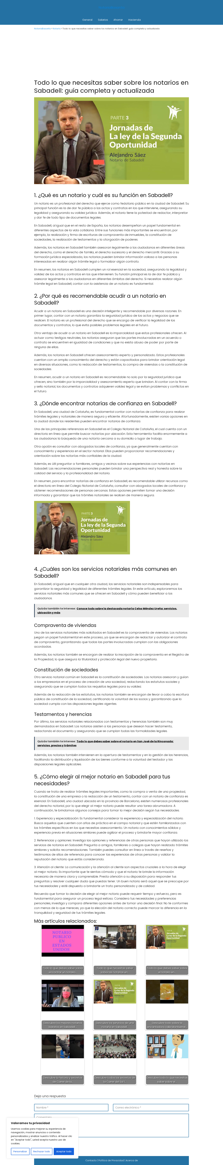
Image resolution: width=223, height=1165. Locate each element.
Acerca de (132, 1160)
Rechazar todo (41, 1151)
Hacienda (134, 20)
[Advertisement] (111, 54)
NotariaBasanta (112, 7)
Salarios (103, 20)
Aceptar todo (64, 1151)
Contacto (91, 1160)
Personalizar (20, 1151)
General (87, 20)
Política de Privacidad (111, 1160)
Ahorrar (118, 20)
